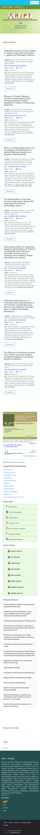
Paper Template (13, 517)
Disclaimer (7, 483)
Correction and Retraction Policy (13, 497)
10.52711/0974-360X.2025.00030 (17, 320)
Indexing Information (15, 539)
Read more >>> (33, 443)
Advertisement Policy (10, 480)
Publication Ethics (9, 489)
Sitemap (5, 825)
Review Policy (8, 494)
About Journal (7, 7)
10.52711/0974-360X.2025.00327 (17, 115)
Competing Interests (10, 475)
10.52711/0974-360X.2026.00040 (17, 369)
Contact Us (18, 7)
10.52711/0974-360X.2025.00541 (17, 65)
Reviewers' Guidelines (10, 491)
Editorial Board (25, 822)
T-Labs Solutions (14, 832)
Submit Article (12, 507)
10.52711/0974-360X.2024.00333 (17, 268)
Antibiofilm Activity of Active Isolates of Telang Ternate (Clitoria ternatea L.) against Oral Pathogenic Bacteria (20, 53)
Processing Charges (13, 534)
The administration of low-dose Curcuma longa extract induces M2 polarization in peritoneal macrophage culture (19, 202)
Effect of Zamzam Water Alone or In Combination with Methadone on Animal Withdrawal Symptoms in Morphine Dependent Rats (19, 151)
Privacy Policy (8, 478)
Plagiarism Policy (9, 486)
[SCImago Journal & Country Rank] (14, 462)
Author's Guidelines (15, 512)
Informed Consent (9, 472)
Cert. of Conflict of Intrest (17, 528)
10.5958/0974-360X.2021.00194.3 (17, 216)
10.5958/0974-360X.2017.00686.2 (17, 166)
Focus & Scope (8, 469)
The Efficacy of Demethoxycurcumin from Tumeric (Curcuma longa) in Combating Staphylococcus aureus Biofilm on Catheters (19, 355)
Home (5, 822)
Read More (9, 88)
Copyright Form (13, 523)
